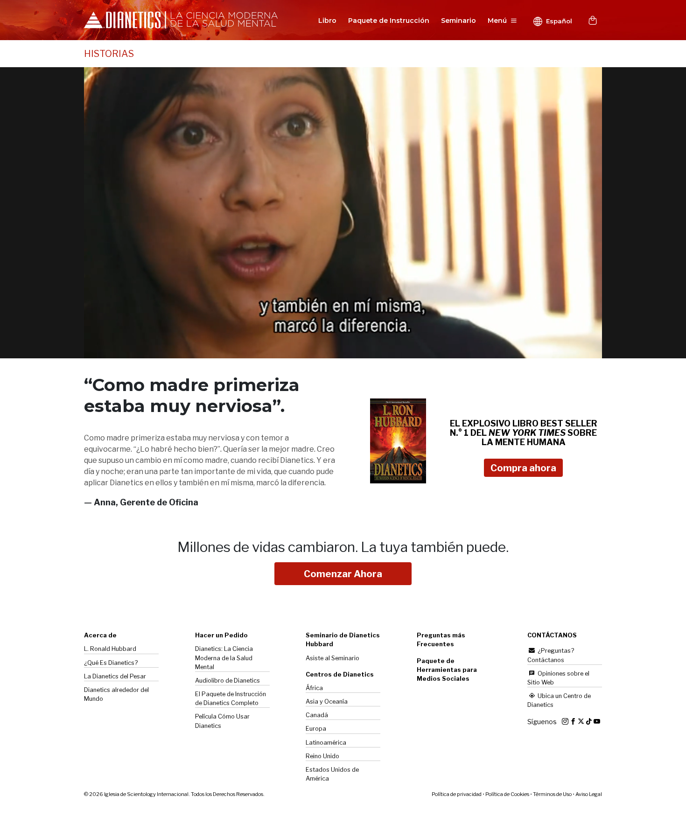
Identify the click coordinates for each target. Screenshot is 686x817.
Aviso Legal (588, 794)
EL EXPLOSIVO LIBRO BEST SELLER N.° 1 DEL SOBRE (523, 433)
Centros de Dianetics (340, 674)
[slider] (332, 351)
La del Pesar (115, 676)
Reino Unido (322, 756)
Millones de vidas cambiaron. (343, 546)
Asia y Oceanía (327, 701)
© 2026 (174, 794)
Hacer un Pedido (221, 635)
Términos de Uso (552, 794)
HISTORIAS (109, 53)
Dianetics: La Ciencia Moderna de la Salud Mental (224, 657)
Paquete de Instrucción (388, 20)
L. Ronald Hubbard (110, 648)
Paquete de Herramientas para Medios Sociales (447, 669)
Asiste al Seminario (332, 658)
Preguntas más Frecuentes (441, 640)
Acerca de (100, 635)
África (314, 687)
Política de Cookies (507, 794)
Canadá (317, 715)
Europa (316, 728)
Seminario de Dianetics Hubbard (343, 640)
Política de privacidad (457, 794)
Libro (327, 20)
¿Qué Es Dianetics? (111, 662)
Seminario (458, 20)
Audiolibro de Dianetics (227, 680)
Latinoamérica (326, 742)
